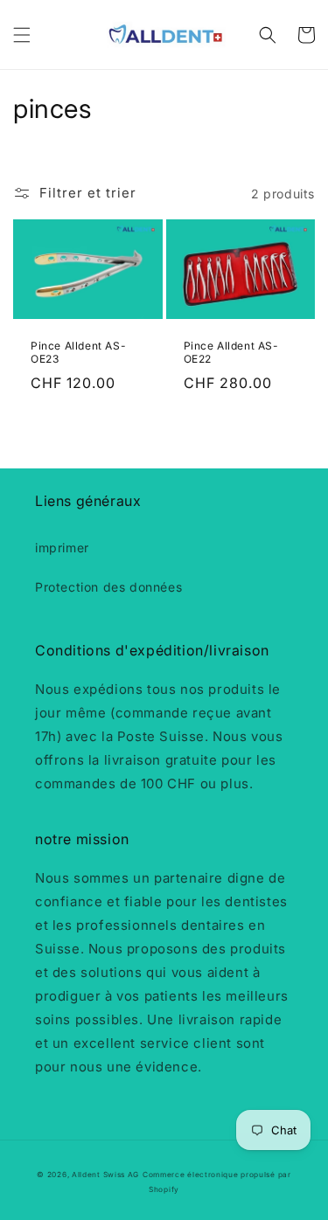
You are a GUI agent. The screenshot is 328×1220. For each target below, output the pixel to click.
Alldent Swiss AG (105, 1174)
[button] (22, 35)
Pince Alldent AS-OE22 (231, 352)
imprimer (62, 547)
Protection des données (108, 586)
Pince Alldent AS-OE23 (78, 352)
